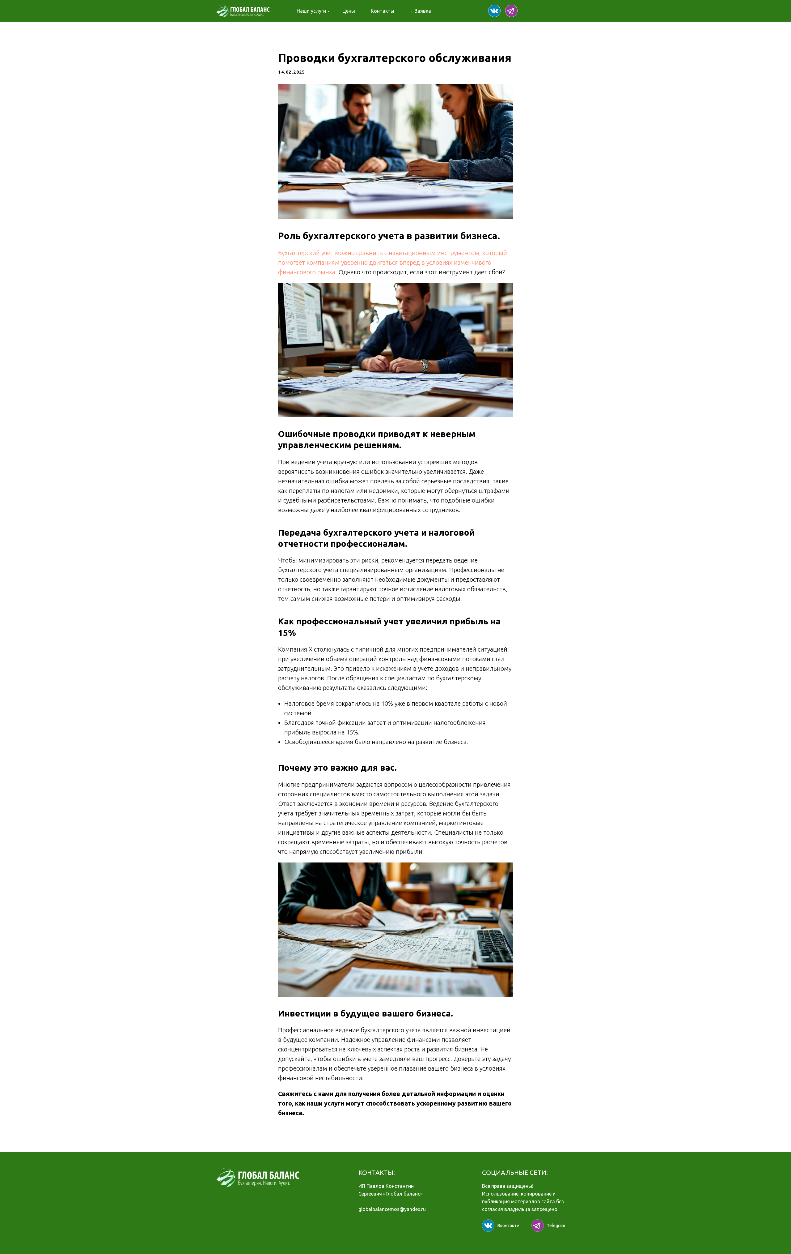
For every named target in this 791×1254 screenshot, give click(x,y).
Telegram (556, 1225)
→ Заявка (419, 11)
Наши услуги (311, 11)
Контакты (382, 11)
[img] (494, 11)
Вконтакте (508, 1225)
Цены (348, 11)
